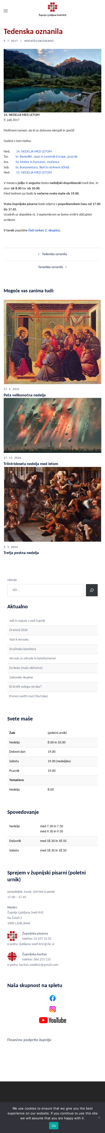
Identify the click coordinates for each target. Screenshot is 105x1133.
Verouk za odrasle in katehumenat (32, 658)
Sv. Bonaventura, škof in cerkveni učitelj (42, 167)
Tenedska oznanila (50, 267)
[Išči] (92, 590)
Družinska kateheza (22, 649)
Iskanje (12, 580)
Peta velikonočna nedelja (25, 395)
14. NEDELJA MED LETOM (34, 151)
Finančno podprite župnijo (29, 1040)
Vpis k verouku (19, 640)
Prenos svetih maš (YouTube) (28, 696)
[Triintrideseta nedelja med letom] (52, 425)
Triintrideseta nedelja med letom (31, 464)
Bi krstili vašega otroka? (25, 687)
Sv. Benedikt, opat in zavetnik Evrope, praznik (46, 157)
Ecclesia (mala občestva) (25, 668)
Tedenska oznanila (54, 254)
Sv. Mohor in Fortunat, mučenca (37, 162)
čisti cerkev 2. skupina (44, 230)
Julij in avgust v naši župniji (27, 621)
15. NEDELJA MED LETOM (34, 172)
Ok (54, 1126)
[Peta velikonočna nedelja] (52, 342)
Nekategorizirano (39, 41)
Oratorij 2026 (18, 630)
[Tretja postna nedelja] (52, 504)
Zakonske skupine (21, 677)
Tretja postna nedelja (21, 553)
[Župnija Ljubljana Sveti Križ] (52, 11)
